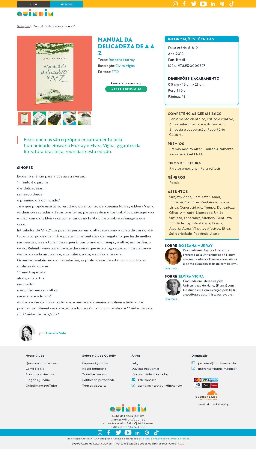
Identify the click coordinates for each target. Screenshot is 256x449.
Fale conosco (147, 380)
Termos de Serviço (179, 438)
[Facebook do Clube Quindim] (184, 3)
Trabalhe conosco (94, 374)
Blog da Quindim (38, 380)
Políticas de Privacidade (154, 438)
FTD (115, 71)
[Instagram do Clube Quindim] (175, 3)
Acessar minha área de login (151, 374)
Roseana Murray (122, 59)
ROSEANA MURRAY (195, 245)
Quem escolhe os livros (42, 363)
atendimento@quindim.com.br (160, 385)
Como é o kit (35, 368)
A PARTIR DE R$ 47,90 (126, 89)
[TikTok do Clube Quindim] (231, 3)
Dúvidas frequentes (145, 368)
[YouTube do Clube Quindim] (203, 3)
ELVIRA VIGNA (191, 276)
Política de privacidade (98, 380)
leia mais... (172, 268)
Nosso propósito (94, 368)
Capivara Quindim (95, 363)
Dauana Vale (56, 333)
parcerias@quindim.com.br (217, 363)
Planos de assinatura (40, 374)
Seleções (23, 26)
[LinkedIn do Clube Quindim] (212, 3)
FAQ (135, 363)
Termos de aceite (94, 385)
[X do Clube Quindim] (194, 3)
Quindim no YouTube (41, 385)
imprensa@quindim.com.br (217, 368)
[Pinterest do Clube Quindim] (222, 3)
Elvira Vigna (125, 65)
